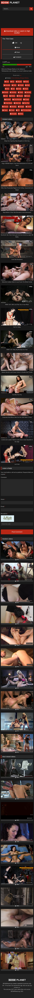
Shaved (6, 92)
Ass (13, 81)
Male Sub (18, 103)
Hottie (19, 88)
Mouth (26, 88)
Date (28, 85)
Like (16, 42)
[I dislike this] (21, 43)
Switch (29, 106)
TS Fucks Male (27, 110)
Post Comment (17, 532)
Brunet (28, 96)
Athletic (13, 96)
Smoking (14, 92)
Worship (28, 92)
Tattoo (21, 92)
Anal (7, 81)
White (21, 113)
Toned (12, 110)
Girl (13, 88)
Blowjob (20, 81)
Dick (8, 88)
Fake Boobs (9, 103)
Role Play (26, 103)
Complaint (18, 57)
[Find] (31, 8)
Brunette (7, 85)
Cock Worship (17, 99)
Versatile (14, 113)
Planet (10, 2)
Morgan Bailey (24, 78)
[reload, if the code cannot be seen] (7, 521)
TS (18, 110)
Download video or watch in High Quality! (18, 32)
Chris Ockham (15, 78)
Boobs (26, 81)
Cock (14, 85)
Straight (22, 106)
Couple (21, 85)
